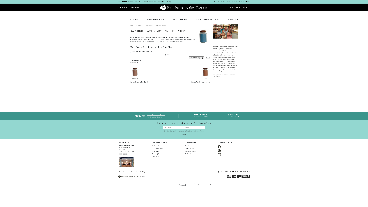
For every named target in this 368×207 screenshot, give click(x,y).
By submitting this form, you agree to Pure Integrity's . (184, 131)
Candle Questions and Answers (207, 20)
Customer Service (157, 146)
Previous (135, 78)
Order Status (155, 151)
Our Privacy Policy (157, 148)
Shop (135, 7)
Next (207, 78)
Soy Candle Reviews (179, 20)
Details (208, 58)
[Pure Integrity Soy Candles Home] (184, 7)
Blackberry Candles (136, 39)
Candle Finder (233, 20)
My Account (226, 1)
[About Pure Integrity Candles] (126, 162)
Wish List (241, 1)
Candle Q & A (156, 154)
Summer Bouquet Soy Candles (156, 115)
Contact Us (155, 156)
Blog (143, 172)
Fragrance (235, 7)
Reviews (124, 7)
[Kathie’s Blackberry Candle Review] (203, 36)
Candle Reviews (189, 148)
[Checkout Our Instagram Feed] (219, 154)
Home (120, 172)
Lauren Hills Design (194, 184)
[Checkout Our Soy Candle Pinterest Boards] (219, 150)
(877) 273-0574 (218, 1)
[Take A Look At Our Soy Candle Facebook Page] (219, 146)
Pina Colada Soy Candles (154, 117)
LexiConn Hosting (206, 184)
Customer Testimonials (155, 20)
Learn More (131, 172)
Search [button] (235, 1)
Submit (184, 134)
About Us (246, 7)
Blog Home (134, 20)
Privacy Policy (199, 131)
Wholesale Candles (190, 151)
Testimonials (188, 154)
